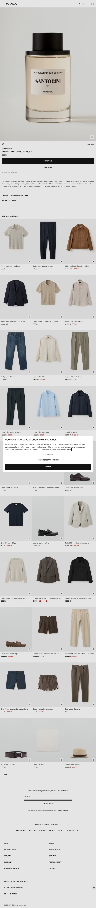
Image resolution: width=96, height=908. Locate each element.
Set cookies (48, 455)
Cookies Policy (65, 449)
